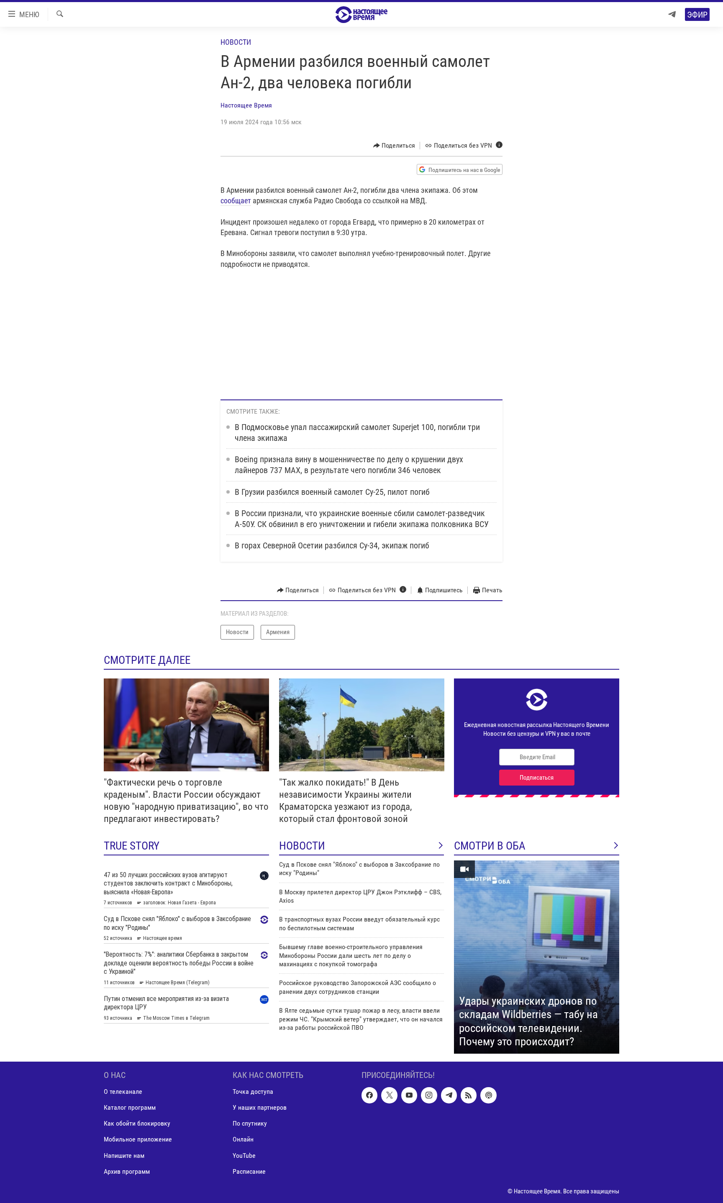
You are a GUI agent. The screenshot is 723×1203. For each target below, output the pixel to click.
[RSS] (469, 1095)
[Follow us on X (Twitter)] (389, 1095)
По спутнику (250, 1123)
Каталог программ (130, 1107)
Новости (235, 42)
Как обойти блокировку (137, 1123)
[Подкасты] (488, 1095)
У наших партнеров (260, 1107)
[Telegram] (672, 14)
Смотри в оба (490, 845)
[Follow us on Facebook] (369, 1095)
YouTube (244, 1155)
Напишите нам (124, 1155)
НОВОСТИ (302, 845)
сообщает (235, 200)
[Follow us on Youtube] (409, 1095)
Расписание (249, 1171)
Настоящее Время (246, 105)
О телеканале (123, 1091)
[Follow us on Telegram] (449, 1095)
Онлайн (243, 1139)
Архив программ (127, 1171)
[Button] (394, 145)
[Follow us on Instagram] (429, 1095)
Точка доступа (253, 1091)
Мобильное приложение (138, 1139)
